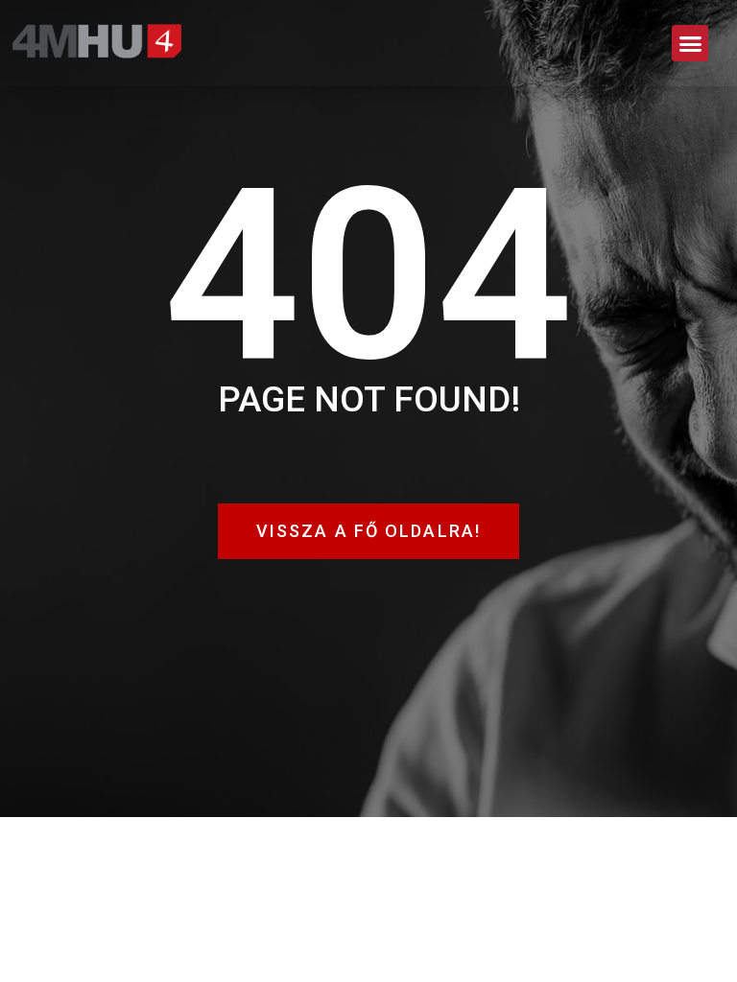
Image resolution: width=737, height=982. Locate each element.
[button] (690, 43)
